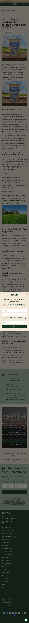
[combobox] (14, 322)
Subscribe (14, 326)
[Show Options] (26, 322)
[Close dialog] (27, 294)
